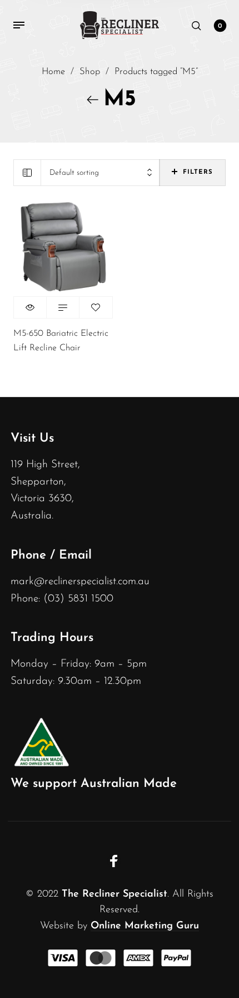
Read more (62, 307)
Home (53, 71)
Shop (89, 71)
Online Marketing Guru (145, 926)
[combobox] (100, 173)
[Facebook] (114, 861)
